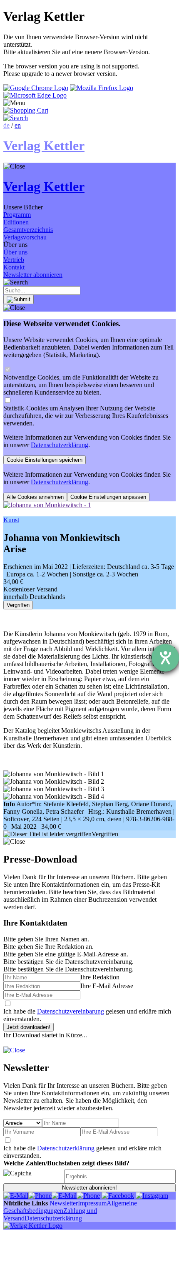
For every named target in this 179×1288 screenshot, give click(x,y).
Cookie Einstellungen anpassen (108, 497)
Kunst (11, 519)
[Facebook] (118, 1195)
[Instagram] (152, 1195)
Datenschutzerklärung (59, 444)
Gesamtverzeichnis (28, 229)
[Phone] (40, 1195)
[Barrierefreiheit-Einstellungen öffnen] (165, 658)
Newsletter (64, 1203)
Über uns (15, 252)
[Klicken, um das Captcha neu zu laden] (32, 1176)
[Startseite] (32, 1225)
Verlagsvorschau (25, 237)
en (18, 125)
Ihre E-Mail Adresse (106, 985)
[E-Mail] (15, 1195)
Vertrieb (13, 259)
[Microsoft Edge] (35, 95)
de (6, 125)
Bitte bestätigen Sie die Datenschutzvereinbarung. (68, 969)
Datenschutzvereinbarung (70, 1011)
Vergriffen (18, 605)
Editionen (16, 222)
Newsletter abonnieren (32, 274)
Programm (17, 214)
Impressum (92, 1203)
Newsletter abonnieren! (89, 1188)
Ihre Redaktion (99, 977)
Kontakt (14, 267)
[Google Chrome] (35, 87)
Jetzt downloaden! (28, 1027)
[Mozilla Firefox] (101, 87)
